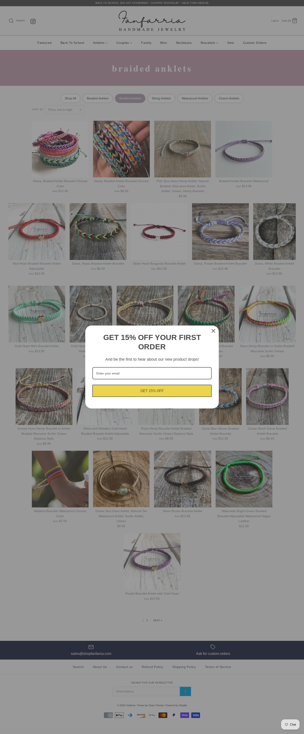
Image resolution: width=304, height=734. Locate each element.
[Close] (213, 331)
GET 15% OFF (152, 391)
